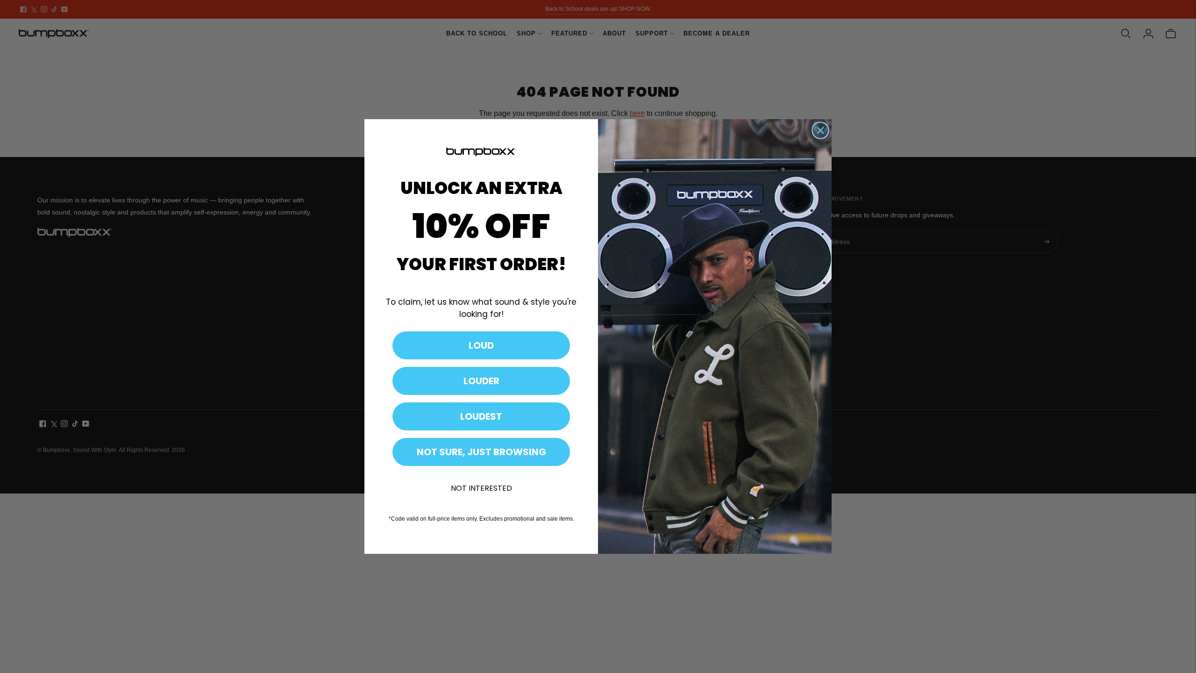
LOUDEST (481, 416)
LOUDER (481, 380)
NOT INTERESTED (481, 488)
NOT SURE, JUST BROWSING (481, 451)
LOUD (481, 345)
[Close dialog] (820, 130)
